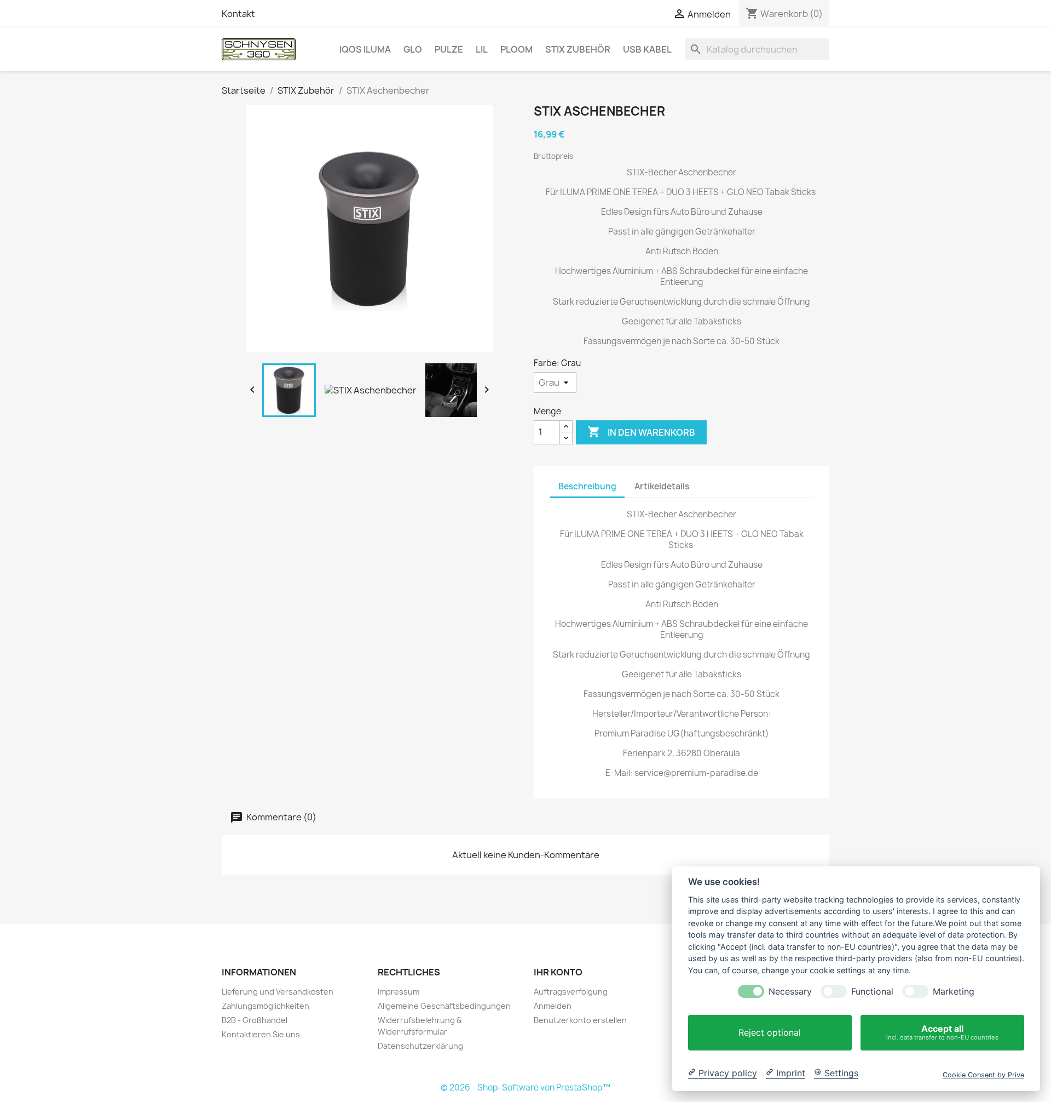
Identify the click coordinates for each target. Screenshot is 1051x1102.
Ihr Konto (558, 972)
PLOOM (516, 49)
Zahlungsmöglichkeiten (265, 1006)
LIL (482, 49)
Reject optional (769, 1032)
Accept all (942, 1032)
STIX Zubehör (577, 49)
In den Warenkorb (641, 431)
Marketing (953, 991)
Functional (872, 991)
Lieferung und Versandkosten (277, 991)
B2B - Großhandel (254, 1020)
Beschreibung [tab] (587, 486)
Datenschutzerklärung (420, 1046)
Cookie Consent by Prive (983, 1074)
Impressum (398, 991)
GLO (412, 49)
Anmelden (552, 1006)
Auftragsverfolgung (571, 991)
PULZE (449, 49)
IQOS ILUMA (365, 49)
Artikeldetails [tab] (661, 486)
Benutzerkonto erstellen (580, 1020)
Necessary (790, 991)
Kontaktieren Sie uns (261, 1034)
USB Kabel (647, 49)
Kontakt (238, 14)
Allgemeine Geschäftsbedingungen (444, 1006)
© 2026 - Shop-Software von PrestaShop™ (525, 1087)
